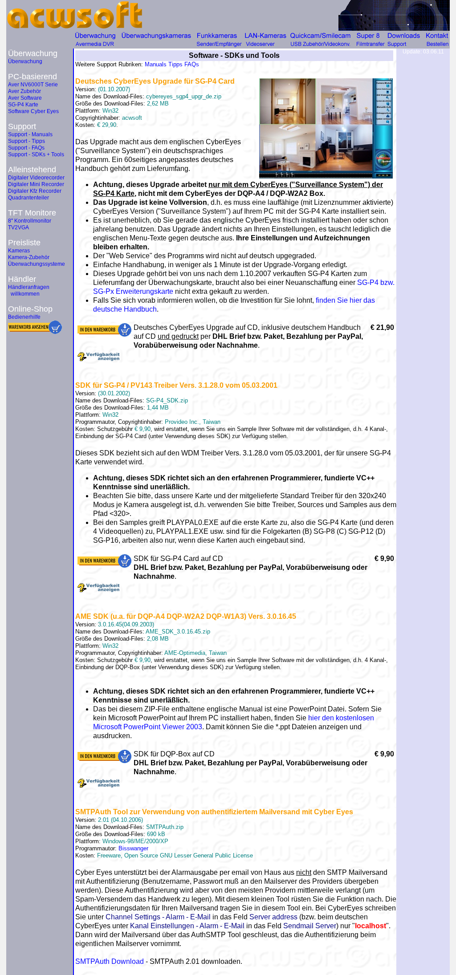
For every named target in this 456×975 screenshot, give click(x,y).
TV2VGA (18, 227)
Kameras (19, 251)
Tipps (175, 64)
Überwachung (25, 61)
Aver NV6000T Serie (33, 84)
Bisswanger (133, 848)
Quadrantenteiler (28, 198)
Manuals (156, 64)
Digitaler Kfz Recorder (34, 191)
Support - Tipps (26, 141)
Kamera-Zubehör (28, 257)
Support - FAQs (26, 148)
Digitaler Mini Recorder (36, 184)
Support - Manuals (30, 134)
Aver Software (25, 98)
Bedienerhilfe (24, 317)
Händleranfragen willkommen (28, 290)
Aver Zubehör (24, 91)
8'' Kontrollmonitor (29, 221)
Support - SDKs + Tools (36, 154)
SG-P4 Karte (23, 105)
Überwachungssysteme (36, 264)
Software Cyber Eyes (33, 111)
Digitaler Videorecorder (36, 178)
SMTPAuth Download (109, 961)
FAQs (191, 64)
